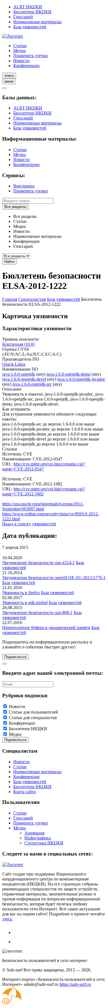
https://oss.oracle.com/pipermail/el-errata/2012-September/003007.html (43, 506)
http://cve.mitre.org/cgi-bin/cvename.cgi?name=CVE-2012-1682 (43, 491)
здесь (7, 919)
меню (9, 81)
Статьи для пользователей (33, 712)
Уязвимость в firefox (21, 592)
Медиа (19, 50)
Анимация (34, 833)
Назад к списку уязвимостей (29, 523)
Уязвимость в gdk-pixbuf (25, 602)
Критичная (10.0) (18, 344)
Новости (21, 60)
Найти (9, 261)
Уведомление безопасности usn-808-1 (37, 612)
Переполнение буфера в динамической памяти (46, 627)
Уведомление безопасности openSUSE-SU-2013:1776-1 (54, 577)
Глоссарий (23, 16)
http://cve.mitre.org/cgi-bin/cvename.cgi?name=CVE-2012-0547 (43, 466)
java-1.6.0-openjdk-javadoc (81, 379)
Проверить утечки (30, 55)
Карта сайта (24, 791)
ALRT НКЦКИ (27, 6)
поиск (9, 75)
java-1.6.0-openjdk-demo (69, 374)
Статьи (20, 45)
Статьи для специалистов (33, 717)
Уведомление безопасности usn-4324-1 (38, 562)
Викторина (23, 186)
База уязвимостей (29, 26)
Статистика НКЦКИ (43, 843)
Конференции (26, 65)
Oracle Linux (13, 364)
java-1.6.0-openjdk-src (32, 384)
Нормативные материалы (37, 21)
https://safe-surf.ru (75, 984)
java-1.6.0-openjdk (18, 374)
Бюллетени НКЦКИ (32, 11)
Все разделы (15, 207)
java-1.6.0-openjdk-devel (24, 379)
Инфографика (37, 838)
